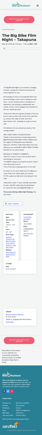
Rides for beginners (23, 410)
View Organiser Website (28, 234)
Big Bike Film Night (10, 240)
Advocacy (19, 413)
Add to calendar (13, 204)
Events (18, 408)
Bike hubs (5, 413)
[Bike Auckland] (21, 4)
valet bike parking (11, 246)
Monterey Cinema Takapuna (14, 314)
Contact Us (6, 403)
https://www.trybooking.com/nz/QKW (11, 254)
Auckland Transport (9, 238)
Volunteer (5, 408)
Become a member (22, 403)
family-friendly (10, 243)
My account (20, 405)
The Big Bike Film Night (27, 218)
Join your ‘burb (7, 415)
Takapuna (9, 245)
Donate (5, 405)
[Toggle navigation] (38, 5)
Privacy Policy (21, 415)
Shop (4, 410)
